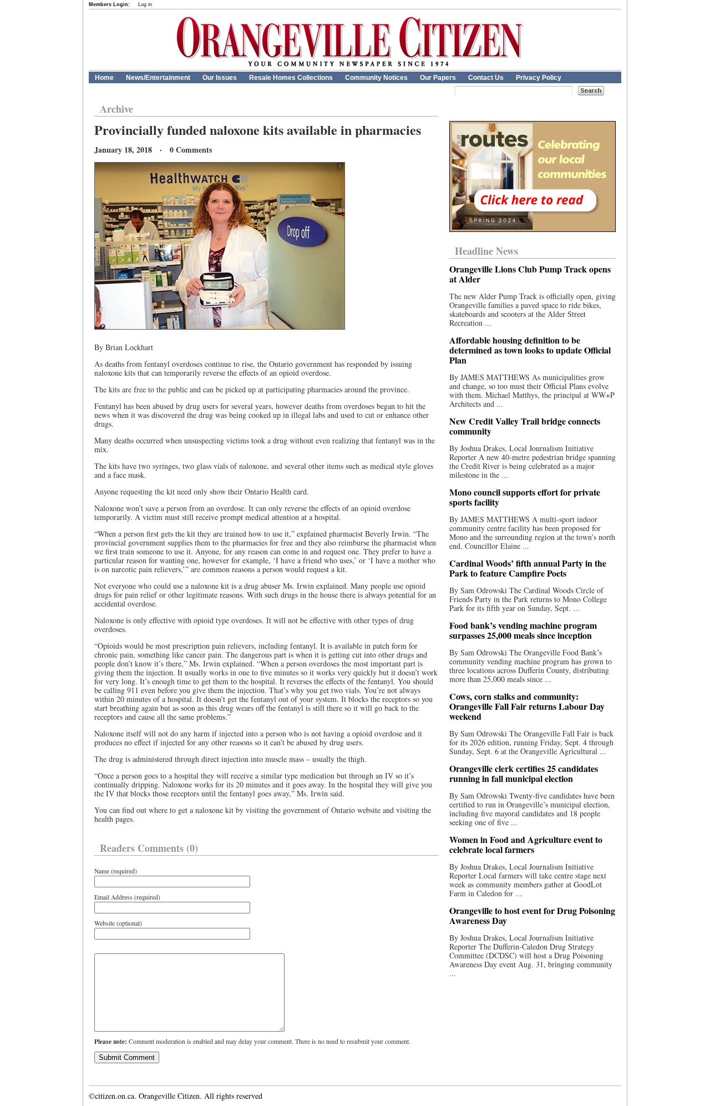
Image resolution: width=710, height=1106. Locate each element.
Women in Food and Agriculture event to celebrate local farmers (525, 844)
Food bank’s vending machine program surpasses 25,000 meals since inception (523, 630)
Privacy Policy (538, 78)
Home (104, 78)
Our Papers (438, 78)
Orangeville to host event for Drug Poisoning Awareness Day (532, 915)
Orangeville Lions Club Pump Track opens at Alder (530, 273)
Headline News (486, 251)
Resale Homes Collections (291, 78)
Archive (116, 109)
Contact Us (486, 78)
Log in (145, 4)
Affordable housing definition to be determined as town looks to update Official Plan (530, 350)
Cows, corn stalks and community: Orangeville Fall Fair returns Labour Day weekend (527, 706)
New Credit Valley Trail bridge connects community (524, 426)
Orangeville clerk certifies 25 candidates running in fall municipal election (523, 773)
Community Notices (376, 78)
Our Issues (219, 78)
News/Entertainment (158, 78)
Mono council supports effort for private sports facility (524, 497)
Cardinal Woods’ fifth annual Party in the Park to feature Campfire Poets (527, 568)
